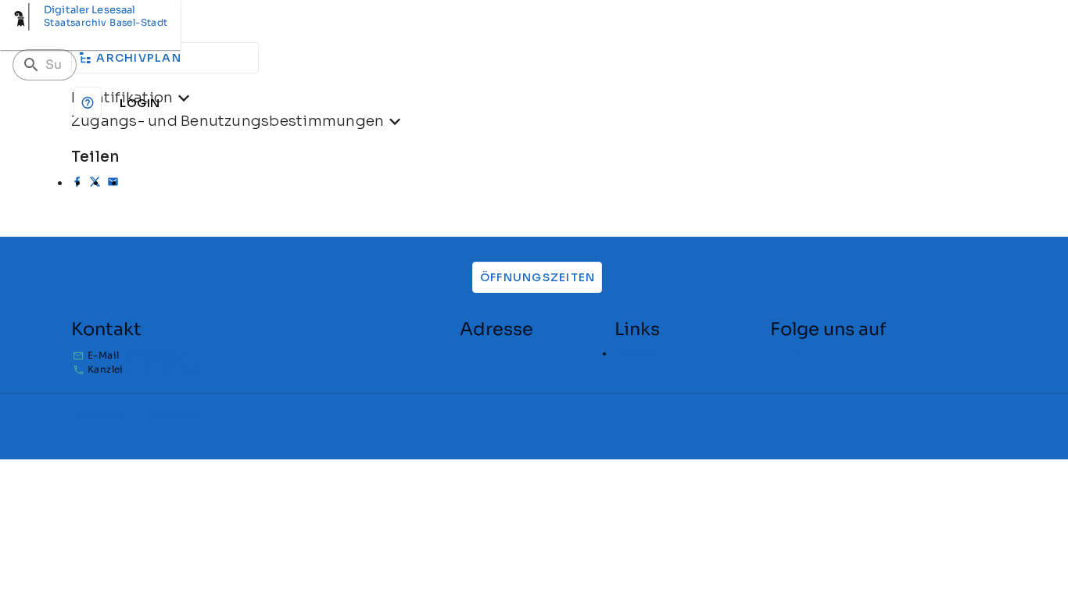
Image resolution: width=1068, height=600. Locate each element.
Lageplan (637, 353)
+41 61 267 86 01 (165, 369)
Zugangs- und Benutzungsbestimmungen (227, 121)
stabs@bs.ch (156, 355)
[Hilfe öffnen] (87, 102)
